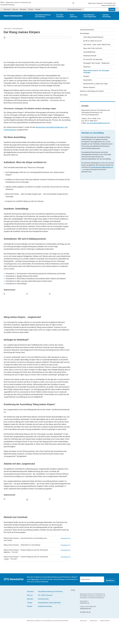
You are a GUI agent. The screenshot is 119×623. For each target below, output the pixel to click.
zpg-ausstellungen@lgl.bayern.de (98, 123)
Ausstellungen (17, 28)
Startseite (7, 28)
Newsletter (35, 579)
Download (66, 538)
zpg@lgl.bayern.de (85, 608)
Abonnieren (110, 580)
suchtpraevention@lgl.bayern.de (101, 167)
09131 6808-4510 (90, 606)
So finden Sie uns (85, 612)
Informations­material (74, 9)
